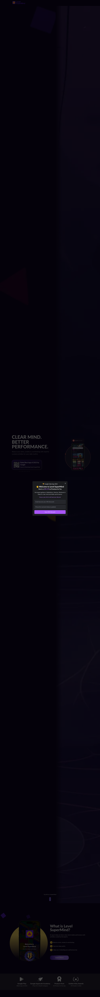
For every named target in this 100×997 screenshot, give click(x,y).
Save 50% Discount (50, 512)
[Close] (65, 483)
